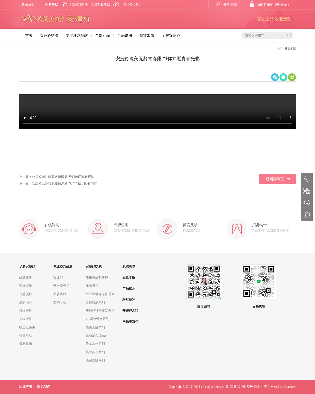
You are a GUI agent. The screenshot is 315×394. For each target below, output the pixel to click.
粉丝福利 (128, 299)
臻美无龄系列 (95, 327)
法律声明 (25, 386)
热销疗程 (59, 302)
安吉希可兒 (61, 285)
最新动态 (25, 302)
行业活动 (25, 335)
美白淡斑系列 (95, 352)
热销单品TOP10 (97, 277)
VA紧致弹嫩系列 (97, 319)
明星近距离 (27, 327)
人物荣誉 (25, 319)
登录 (226, 4)
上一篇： (25, 177)
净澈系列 (92, 285)
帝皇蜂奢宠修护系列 (100, 294)
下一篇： (25, 183)
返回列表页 (275, 179)
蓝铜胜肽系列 (95, 302)
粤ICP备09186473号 (239, 386)
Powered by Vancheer (282, 386)
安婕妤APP (130, 310)
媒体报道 (25, 310)
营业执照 (260, 386)
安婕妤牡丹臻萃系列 (100, 310)
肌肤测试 (128, 266)
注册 (234, 4)
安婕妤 (58, 277)
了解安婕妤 (171, 35)
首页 (29, 35)
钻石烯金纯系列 (97, 335)
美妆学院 (128, 277)
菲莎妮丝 (59, 294)
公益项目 (25, 294)
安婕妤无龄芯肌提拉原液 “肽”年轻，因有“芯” (64, 183)
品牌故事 (25, 277)
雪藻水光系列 (95, 344)
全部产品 (102, 35)
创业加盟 (147, 35)
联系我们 (27, 4)
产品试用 (124, 35)
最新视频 (25, 344)
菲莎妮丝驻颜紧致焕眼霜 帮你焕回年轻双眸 (63, 177)
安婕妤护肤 (49, 35)
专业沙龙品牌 (77, 35)
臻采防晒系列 (95, 360)
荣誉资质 (25, 285)
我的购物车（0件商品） (274, 4)
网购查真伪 (130, 321)
